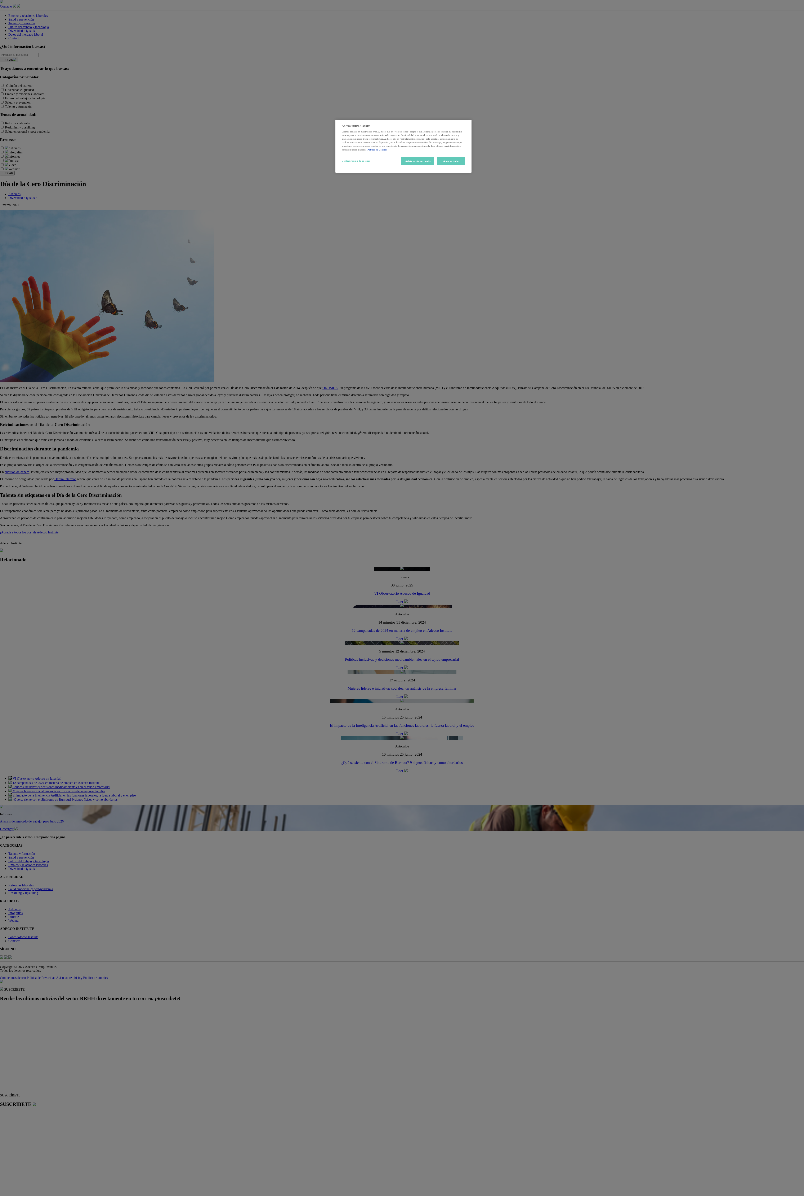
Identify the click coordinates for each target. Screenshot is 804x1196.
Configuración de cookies (356, 161)
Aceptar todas (451, 161)
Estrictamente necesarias (418, 161)
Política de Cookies (377, 149)
